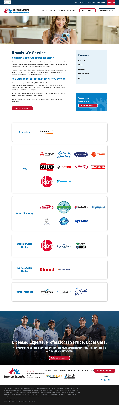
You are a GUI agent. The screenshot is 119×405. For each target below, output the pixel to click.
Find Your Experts (105, 10)
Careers (92, 2)
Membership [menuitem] (71, 10)
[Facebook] (101, 380)
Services (48, 370)
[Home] (17, 10)
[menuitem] (81, 60)
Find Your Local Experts (21, 108)
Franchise (102, 2)
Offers (83, 2)
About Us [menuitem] (52, 10)
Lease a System (86, 10)
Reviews (63, 370)
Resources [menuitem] (61, 10)
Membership (72, 370)
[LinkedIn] (109, 380)
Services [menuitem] (44, 10)
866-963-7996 (111, 2)
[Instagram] (105, 380)
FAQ (76, 2)
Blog (92, 370)
